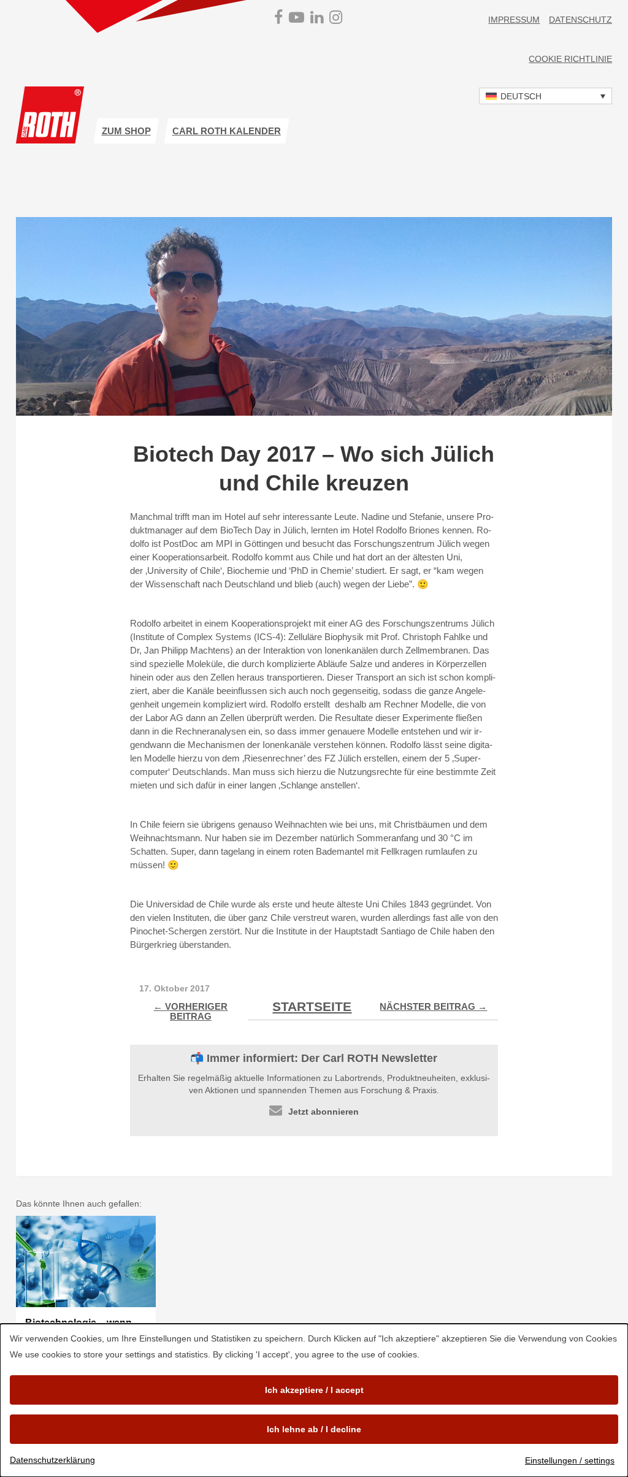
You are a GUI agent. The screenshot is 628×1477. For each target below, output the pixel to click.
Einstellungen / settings (570, 1460)
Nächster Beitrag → (433, 1006)
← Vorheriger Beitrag (190, 1011)
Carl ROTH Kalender (226, 131)
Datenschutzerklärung (52, 1460)
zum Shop (126, 131)
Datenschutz (580, 20)
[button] (545, 96)
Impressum (514, 20)
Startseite (311, 1006)
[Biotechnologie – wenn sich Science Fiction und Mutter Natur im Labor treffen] (86, 1262)
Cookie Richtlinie (570, 59)
